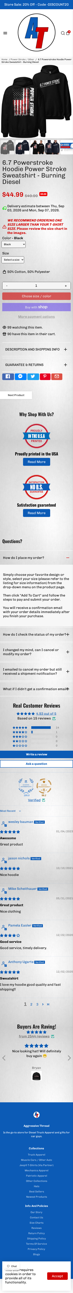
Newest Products (36, 1196)
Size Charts (36, 1222)
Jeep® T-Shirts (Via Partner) (36, 1165)
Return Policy (36, 1233)
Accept (57, 1276)
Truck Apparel (36, 1154)
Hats (36, 1186)
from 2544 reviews (34, 1036)
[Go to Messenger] (21, 376)
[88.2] (43, 786)
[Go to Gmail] (56, 376)
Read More (36, 462)
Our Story (36, 1212)
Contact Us (36, 1217)
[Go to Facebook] (8, 376)
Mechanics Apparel (36, 1170)
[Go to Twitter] (33, 376)
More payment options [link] (36, 317)
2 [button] (31, 1004)
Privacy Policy (36, 1249)
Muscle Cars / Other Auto (36, 1159)
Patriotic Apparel (36, 1175)
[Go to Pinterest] (45, 376)
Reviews (36, 1227)
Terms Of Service (36, 1243)
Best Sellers (36, 1191)
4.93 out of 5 (46, 714)
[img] (10, 832)
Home (4, 59)
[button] (20, 727)
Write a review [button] (36, 754)
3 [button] (37, 1004)
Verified (34, 800)
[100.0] (26, 786)
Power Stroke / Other (22, 59)
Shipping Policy (36, 1238)
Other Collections (36, 1180)
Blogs (36, 1254)
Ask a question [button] (36, 764)
